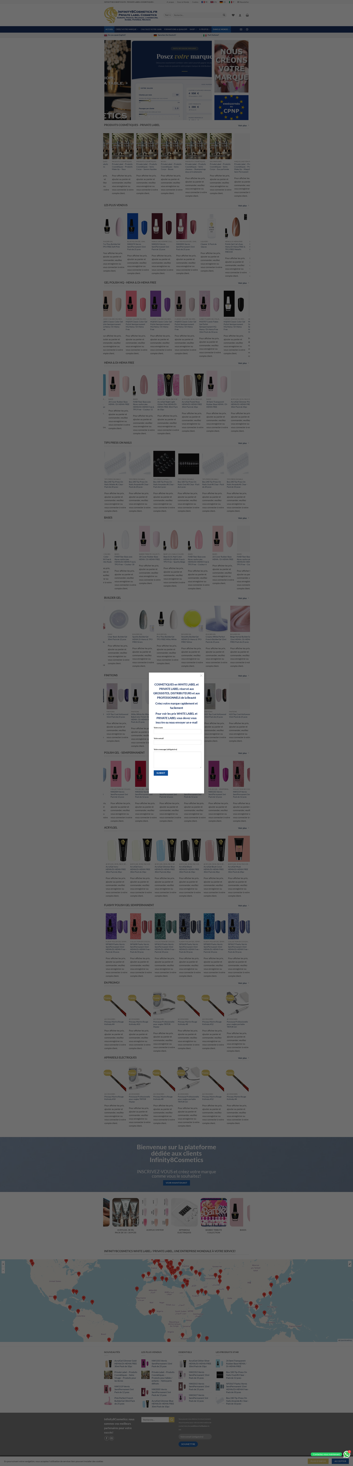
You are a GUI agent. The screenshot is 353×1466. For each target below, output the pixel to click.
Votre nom (158, 727)
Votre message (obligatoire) (165, 749)
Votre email (159, 738)
